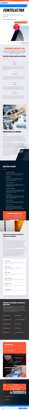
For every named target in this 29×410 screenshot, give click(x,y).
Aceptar (20, 408)
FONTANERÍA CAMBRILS (7, 323)
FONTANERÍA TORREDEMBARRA (20, 319)
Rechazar (25, 408)
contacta (14, 374)
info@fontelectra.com (9, 396)
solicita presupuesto (14, 362)
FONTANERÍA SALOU (19, 323)
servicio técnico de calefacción (7, 97)
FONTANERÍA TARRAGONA (19, 332)
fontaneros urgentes (16, 67)
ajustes (4, 409)
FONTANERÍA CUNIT (19, 315)
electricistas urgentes (17, 77)
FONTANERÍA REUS (6, 332)
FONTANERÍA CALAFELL (7, 315)
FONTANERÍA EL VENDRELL (8, 319)
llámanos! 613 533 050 (9, 350)
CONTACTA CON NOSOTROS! (20, 22)
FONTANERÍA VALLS (19, 328)
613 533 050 (5, 0)
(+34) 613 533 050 (9, 370)
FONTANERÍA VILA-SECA (7, 328)
